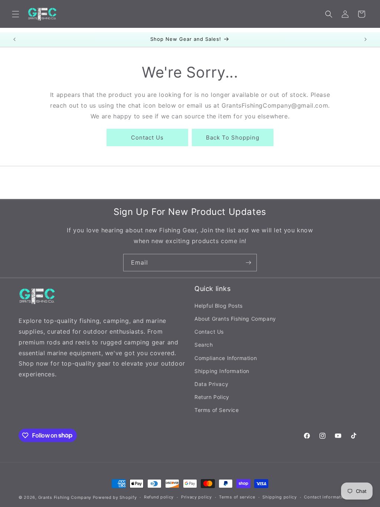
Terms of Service (216, 410)
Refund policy (159, 497)
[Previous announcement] (14, 39)
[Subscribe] (248, 262)
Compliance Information (225, 358)
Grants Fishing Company (64, 497)
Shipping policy (279, 497)
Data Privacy (211, 384)
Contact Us (147, 137)
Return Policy (211, 397)
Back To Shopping (232, 137)
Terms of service (237, 497)
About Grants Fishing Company (235, 318)
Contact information (325, 497)
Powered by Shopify (115, 497)
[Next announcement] (365, 39)
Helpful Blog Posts (218, 305)
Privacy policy (196, 497)
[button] (15, 14)
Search (203, 344)
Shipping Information (221, 371)
